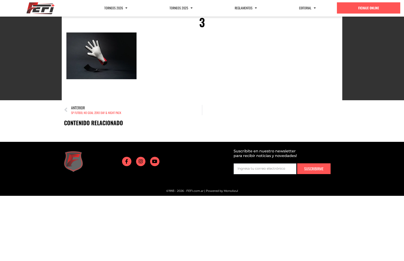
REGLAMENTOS (243, 7)
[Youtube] (154, 161)
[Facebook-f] (126, 161)
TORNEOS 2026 (113, 7)
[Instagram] (140, 161)
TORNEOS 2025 (179, 7)
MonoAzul (231, 191)
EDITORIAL (305, 7)
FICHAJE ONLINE (368, 7)
